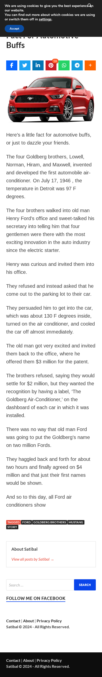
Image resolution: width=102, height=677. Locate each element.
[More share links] (90, 65)
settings (45, 19)
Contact (13, 620)
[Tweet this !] (24, 65)
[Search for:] (51, 584)
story (12, 527)
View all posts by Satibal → (32, 559)
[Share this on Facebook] (11, 65)
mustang (76, 522)
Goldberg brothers (49, 522)
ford (26, 522)
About (28, 620)
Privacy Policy (49, 620)
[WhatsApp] (64, 65)
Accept (14, 29)
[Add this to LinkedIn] (38, 65)
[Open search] (89, 5)
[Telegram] (77, 65)
